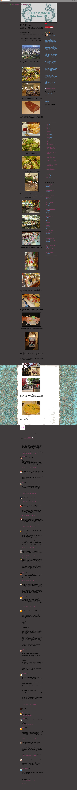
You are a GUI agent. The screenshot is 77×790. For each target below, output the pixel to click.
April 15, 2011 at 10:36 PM (29, 646)
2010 (47, 177)
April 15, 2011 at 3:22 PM (29, 570)
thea (23, 482)
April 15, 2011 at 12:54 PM (29, 526)
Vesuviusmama (25, 758)
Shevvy (23, 649)
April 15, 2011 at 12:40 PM (29, 515)
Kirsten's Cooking (49, 202)
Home (31, 784)
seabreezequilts (25, 582)
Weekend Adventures (51, 169)
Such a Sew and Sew (50, 238)
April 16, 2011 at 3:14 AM (29, 704)
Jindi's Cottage (49, 199)
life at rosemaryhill (49, 204)
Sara (23, 517)
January (48, 175)
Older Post (41, 784)
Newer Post (22, 784)
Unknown (24, 596)
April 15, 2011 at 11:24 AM (29, 501)
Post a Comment (23, 783)
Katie (23, 707)
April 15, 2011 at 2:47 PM (29, 555)
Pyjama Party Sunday (51, 157)
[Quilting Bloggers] (50, 88)
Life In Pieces (48, 207)
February (49, 174)
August (48, 137)
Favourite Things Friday (28, 438)
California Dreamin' (50, 195)
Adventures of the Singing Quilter (49, 185)
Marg (23, 456)
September (49, 135)
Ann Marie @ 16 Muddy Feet (28, 504)
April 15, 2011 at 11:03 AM (29, 493)
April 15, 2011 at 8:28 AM (29, 467)
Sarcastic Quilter (49, 227)
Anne (23, 609)
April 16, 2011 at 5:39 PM (29, 738)
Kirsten (23, 549)
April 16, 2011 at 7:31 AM (29, 710)
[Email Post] (32, 437)
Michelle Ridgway (25, 469)
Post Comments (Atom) (30, 786)
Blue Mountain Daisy (50, 190)
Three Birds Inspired (26, 557)
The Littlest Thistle (49, 248)
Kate (23, 496)
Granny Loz (48, 197)
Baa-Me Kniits (25, 768)
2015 (47, 124)
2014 (47, 125)
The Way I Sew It (49, 252)
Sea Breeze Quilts (49, 230)
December (49, 131)
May (48, 141)
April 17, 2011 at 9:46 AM (29, 765)
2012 (47, 128)
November (49, 132)
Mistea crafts (48, 214)
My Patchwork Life (49, 216)
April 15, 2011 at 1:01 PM (29, 547)
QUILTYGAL (48, 225)
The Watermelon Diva (50, 250)
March (48, 172)
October (48, 134)
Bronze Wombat (49, 192)
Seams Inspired (49, 232)
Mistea (23, 572)
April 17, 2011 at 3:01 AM (29, 755)
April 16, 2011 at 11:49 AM (29, 724)
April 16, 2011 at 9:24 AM (29, 715)
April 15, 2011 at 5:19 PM (29, 580)
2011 (47, 130)
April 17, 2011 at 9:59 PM (29, 780)
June (48, 140)
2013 (47, 127)
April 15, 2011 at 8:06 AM (29, 453)
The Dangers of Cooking (51, 144)
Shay (23, 718)
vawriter (24, 529)
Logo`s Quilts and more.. (51, 209)
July (48, 138)
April (48, 143)
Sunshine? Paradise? (50, 240)
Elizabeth (24, 673)
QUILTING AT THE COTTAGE (49, 223)
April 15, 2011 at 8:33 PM (29, 606)
